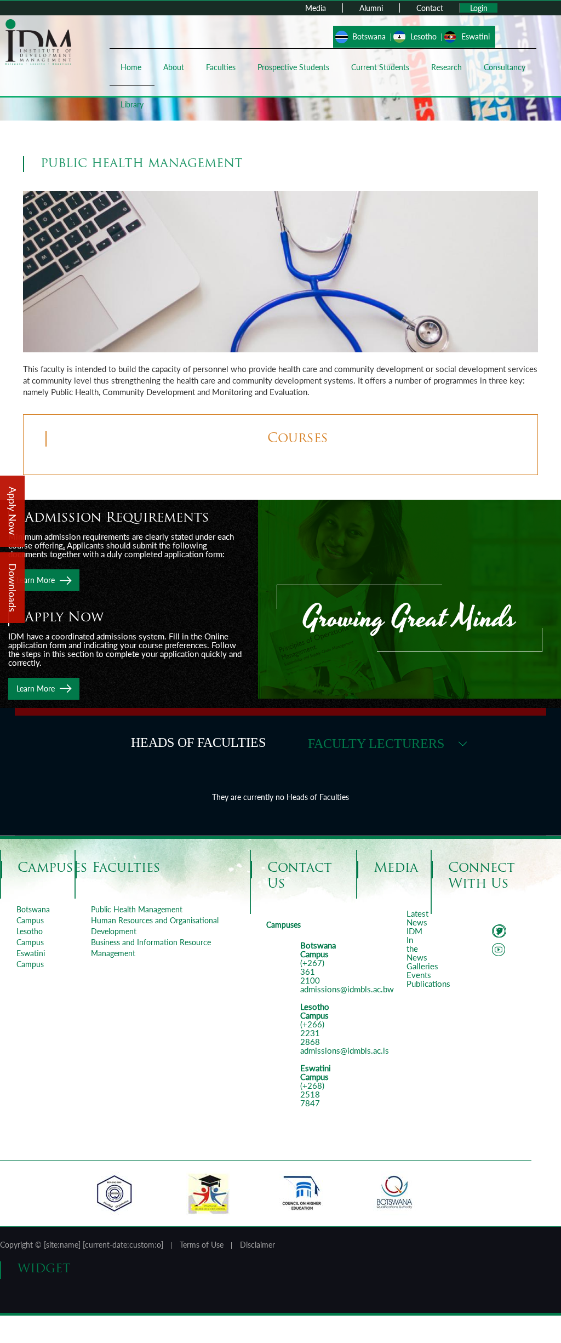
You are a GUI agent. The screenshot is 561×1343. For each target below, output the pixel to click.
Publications (428, 983)
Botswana (369, 36)
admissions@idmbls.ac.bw (347, 989)
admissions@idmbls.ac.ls (344, 1050)
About (173, 67)
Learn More (35, 580)
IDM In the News (417, 944)
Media (315, 8)
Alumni (371, 8)
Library (132, 104)
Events (419, 975)
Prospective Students (293, 67)
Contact (429, 8)
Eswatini (475, 36)
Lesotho (423, 36)
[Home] (38, 40)
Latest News (417, 917)
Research (446, 67)
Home (131, 67)
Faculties (221, 67)
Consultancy (504, 67)
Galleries (422, 966)
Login (479, 8)
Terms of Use (202, 1244)
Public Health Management (136, 909)
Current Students (380, 67)
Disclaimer (257, 1244)
